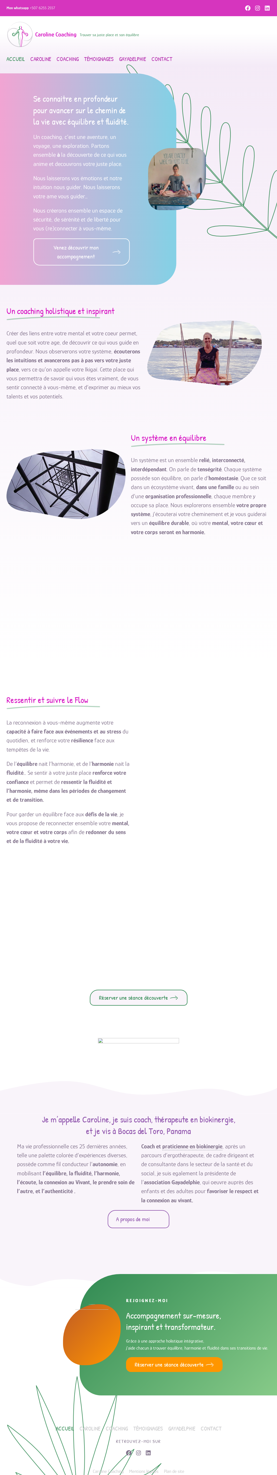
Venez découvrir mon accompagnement (76, 251)
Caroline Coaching (56, 34)
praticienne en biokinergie (192, 1146)
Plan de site (174, 1471)
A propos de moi (133, 1219)
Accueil (15, 59)
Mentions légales (144, 1471)
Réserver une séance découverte (133, 997)
